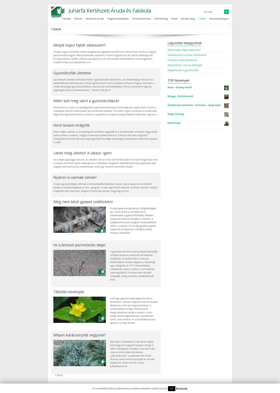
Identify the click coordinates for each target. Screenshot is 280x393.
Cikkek (202, 18)
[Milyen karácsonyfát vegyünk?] (79, 341)
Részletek (182, 388)
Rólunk (78, 18)
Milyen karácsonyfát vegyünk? (79, 335)
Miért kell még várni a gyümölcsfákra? (86, 100)
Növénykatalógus (219, 18)
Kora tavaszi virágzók (71, 125)
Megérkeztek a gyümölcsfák (183, 70)
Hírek (174, 18)
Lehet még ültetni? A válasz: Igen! (82, 153)
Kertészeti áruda (95, 18)
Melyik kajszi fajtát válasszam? (79, 45)
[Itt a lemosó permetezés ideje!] (79, 251)
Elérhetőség (161, 18)
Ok (171, 388)
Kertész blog (188, 18)
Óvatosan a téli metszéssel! (182, 60)
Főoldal (67, 18)
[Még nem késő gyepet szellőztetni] (79, 208)
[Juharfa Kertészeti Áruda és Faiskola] (58, 8)
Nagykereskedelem (118, 18)
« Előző (59, 375)
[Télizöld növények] (79, 298)
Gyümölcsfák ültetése (72, 73)
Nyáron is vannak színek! (75, 177)
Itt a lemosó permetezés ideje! (79, 245)
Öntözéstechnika (141, 18)
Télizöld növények (68, 291)
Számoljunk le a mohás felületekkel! (187, 55)
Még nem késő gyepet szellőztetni (83, 201)
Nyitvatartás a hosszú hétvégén (185, 65)
